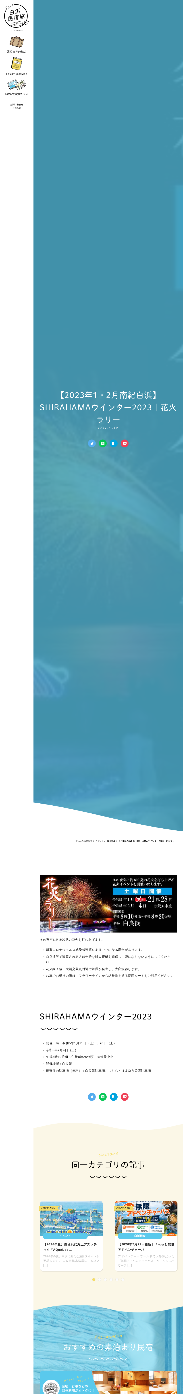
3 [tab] (105, 1279)
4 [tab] (111, 1279)
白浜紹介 (140, 1235)
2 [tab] (99, 1279)
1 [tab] (93, 1279)
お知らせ (16, 108)
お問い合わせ (16, 104)
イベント (99, 841)
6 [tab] (122, 1279)
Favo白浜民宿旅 (84, 841)
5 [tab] (117, 1279)
